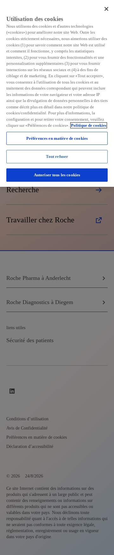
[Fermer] (106, 9)
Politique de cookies (88, 125)
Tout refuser (57, 156)
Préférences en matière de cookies (57, 138)
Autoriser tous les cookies (57, 175)
